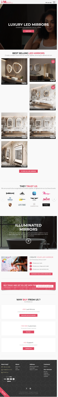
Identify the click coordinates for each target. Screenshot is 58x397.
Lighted (46, 376)
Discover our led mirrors (45, 286)
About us (17, 366)
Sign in (45, 366)
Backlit (45, 371)
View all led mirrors (29, 171)
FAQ (16, 368)
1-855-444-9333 (6, 367)
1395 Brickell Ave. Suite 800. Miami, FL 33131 (34, 368)
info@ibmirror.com (7, 369)
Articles (17, 369)
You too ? (28, 331)
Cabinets (46, 373)
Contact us (28, 348)
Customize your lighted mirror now (41, 273)
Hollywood (46, 374)
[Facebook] (26, 388)
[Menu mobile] (54, 2)
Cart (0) (49, 2)
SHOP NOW (28, 31)
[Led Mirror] (28, 242)
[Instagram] (30, 388)
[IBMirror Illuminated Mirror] (7, 1)
